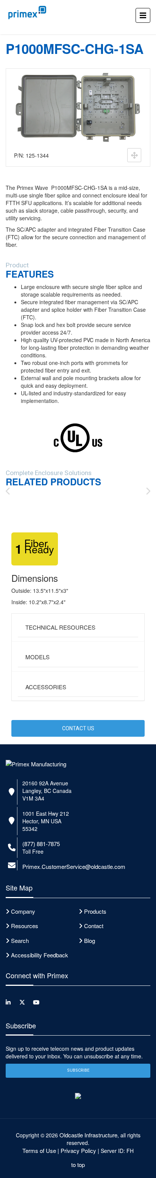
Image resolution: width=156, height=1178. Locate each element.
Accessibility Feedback (39, 955)
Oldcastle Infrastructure (88, 1135)
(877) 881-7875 (41, 844)
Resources (24, 926)
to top (78, 1165)
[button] (78, 628)
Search (20, 940)
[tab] (78, 627)
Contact (93, 926)
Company (23, 911)
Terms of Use (39, 1150)
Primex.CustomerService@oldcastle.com (73, 866)
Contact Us (78, 728)
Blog (89, 940)
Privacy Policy (78, 1150)
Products (95, 911)
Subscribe (78, 1070)
